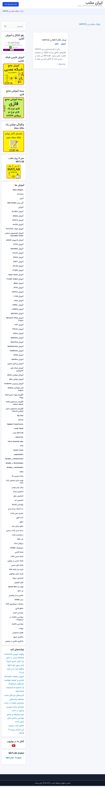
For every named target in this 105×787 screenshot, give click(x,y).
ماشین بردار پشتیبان (16, 595)
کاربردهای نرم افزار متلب (14, 695)
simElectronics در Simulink (14, 458)
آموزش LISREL (17, 305)
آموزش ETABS (18, 270)
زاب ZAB (20, 539)
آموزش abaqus (18, 216)
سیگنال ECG (18, 543)
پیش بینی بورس (17, 487)
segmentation (18, 454)
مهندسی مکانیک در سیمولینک (16, 618)
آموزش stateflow (17, 359)
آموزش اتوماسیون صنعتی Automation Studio (14, 234)
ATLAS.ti (20, 194)
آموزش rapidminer (17, 337)
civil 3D (20, 420)
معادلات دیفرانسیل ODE (14, 604)
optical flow (19, 437)
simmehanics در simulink (15, 467)
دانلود (56, 44)
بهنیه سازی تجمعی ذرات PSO (14, 481)
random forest (18, 450)
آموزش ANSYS (17, 220)
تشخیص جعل (18, 496)
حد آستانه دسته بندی (15, 509)
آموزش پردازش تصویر (15, 363)
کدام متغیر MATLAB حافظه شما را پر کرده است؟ (15, 669)
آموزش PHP (19, 324)
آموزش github (18, 283)
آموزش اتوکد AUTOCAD (14, 228)
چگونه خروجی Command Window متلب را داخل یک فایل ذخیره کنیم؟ (14, 658)
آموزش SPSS (18, 355)
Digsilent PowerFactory (15, 424)
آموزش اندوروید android (14, 240)
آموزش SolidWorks (16, 350)
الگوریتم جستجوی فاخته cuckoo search (14, 403)
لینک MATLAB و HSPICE (54, 40)
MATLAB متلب (18, 433)
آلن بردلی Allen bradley (15, 203)
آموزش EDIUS (18, 257)
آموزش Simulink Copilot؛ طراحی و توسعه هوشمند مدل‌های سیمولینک (14, 680)
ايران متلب (94, 3)
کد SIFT (20, 591)
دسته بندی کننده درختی (14, 530)
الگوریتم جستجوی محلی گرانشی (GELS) (14, 410)
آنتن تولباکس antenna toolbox (15, 389)
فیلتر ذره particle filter (15, 586)
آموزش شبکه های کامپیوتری (17, 369)
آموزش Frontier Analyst (15, 279)
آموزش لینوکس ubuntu (15, 375)
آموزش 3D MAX (17, 211)
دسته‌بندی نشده (17, 535)
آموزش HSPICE (17, 292)
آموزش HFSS (18, 287)
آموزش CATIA (18, 244)
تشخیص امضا (18, 491)
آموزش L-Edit (18, 296)
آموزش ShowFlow (17, 342)
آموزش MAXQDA (17, 313)
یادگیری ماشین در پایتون (14, 641)
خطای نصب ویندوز (16, 725)
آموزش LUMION (17, 309)
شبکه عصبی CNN (17, 556)
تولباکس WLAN (17, 504)
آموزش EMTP (18, 261)
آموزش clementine (16, 248)
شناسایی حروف (17, 578)
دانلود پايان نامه (17, 526)
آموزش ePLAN (18, 266)
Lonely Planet (18, 428)
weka (21, 471)
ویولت (21, 628)
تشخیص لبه (19, 500)
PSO (21, 446)
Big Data (20, 415)
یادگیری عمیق (18, 637)
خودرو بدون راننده (16, 513)
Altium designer (18, 190)
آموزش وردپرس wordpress (13, 383)
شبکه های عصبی (17, 565)
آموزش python (18, 333)
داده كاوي (19, 517)
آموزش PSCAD (17, 329)
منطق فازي (19, 608)
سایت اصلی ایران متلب (10, 4)
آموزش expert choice (15, 274)
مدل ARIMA (19, 599)
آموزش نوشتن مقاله (16, 379)
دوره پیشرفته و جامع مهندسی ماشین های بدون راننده (15, 718)
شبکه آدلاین (19, 552)
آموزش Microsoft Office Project (14, 319)
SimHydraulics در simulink (14, 463)
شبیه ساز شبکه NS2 (16, 569)
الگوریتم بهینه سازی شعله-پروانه (13, 396)
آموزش (63, 44)
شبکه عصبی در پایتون (15, 561)
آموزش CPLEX (17, 253)
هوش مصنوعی (17, 632)
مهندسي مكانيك (17, 624)
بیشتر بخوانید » (61, 64)
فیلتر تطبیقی (18, 582)
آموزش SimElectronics (15, 346)
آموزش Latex (18, 300)
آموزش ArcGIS (18, 224)
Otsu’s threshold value (15, 441)
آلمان (21, 198)
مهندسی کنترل (18, 612)
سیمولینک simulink (16, 548)
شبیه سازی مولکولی (16, 574)
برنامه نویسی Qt (17, 476)
